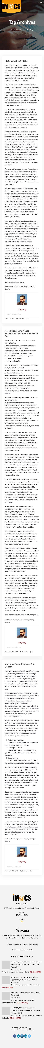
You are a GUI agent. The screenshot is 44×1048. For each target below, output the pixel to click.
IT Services (16, 950)
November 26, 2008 (11, 871)
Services (25, 950)
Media (35, 944)
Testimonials (27, 944)
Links (31, 950)
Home (9, 944)
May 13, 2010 (9, 318)
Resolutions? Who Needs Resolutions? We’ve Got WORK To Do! (21, 333)
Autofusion (33, 938)
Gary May (21, 318)
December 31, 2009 (11, 652)
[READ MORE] (35, 972)
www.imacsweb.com (14, 314)
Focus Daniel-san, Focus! (16, 60)
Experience (17, 944)
